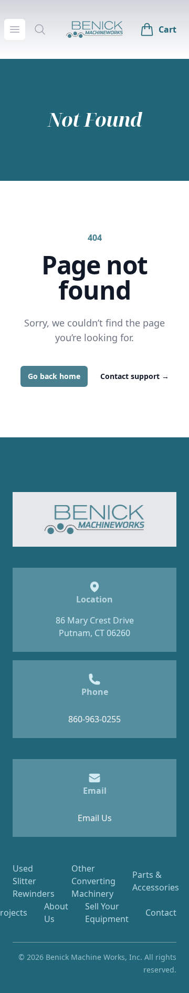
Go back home (54, 376)
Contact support (134, 376)
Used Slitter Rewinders (34, 881)
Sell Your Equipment (107, 912)
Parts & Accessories (155, 881)
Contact (160, 912)
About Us (56, 912)
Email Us (95, 818)
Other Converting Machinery (93, 881)
